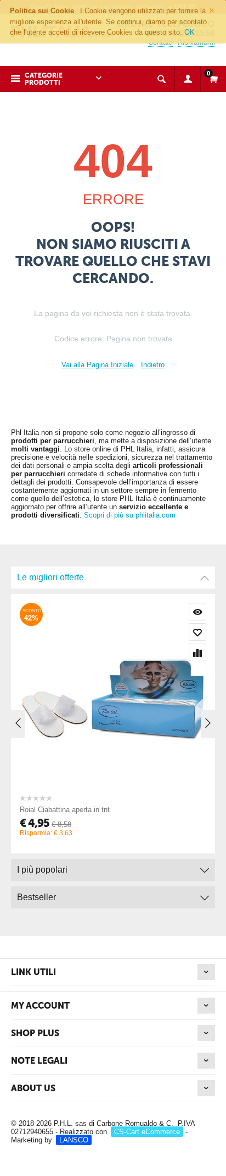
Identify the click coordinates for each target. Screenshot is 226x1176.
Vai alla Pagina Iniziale (97, 365)
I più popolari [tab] (42, 869)
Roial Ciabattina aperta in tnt (65, 809)
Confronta (197, 652)
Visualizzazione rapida (197, 611)
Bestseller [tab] (36, 897)
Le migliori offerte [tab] (50, 577)
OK (189, 32)
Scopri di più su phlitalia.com (130, 515)
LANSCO (73, 1140)
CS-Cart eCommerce (147, 1132)
